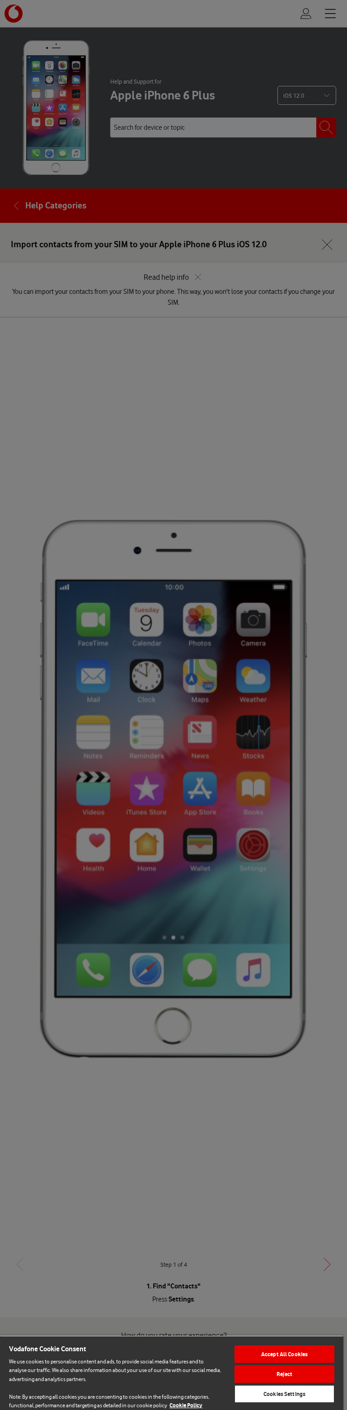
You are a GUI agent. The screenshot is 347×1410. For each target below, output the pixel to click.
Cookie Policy (185, 1405)
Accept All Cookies (284, 1354)
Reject (284, 1374)
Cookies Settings (284, 1394)
